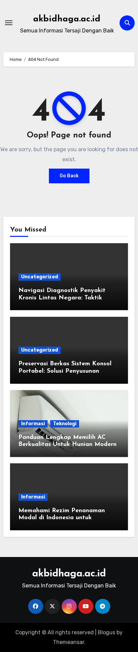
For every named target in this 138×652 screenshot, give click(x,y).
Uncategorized (39, 277)
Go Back (69, 176)
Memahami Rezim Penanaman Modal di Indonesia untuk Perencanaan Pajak (61, 518)
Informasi (33, 424)
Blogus (106, 632)
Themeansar (68, 642)
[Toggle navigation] (8, 23)
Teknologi (64, 424)
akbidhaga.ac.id (66, 19)
